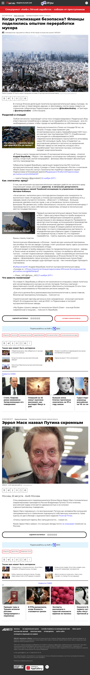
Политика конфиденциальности (23, 661)
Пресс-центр (76, 629)
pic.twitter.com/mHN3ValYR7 (25, 174)
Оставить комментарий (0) (71, 318)
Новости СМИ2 (9, 374)
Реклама (17, 629)
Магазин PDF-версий (21, 631)
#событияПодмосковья (68, 172)
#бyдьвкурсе (51, 172)
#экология (37, 269)
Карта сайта (60, 631)
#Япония (65, 269)
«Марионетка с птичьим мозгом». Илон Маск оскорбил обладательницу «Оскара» (27, 568)
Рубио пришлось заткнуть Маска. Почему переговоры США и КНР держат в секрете (26, 575)
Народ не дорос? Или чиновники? (66, 358)
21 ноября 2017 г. (45, 275)
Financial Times (65, 516)
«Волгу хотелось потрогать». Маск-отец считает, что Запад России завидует (68, 575)
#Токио (28, 269)
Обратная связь (35, 631)
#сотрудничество (78, 269)
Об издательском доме (30, 629)
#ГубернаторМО (20, 267)
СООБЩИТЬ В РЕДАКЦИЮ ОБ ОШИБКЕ (26, 634)
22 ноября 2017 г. (48, 178)
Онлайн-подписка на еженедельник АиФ (55, 629)
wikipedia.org (27, 485)
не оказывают (68, 524)
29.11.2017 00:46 (7, 15)
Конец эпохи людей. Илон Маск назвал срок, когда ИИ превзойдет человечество (70, 568)
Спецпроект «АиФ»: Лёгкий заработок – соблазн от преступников (45, 9)
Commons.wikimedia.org (68, 93)
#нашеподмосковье (51, 269)
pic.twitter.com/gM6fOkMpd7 (26, 271)
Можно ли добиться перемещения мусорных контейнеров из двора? (70, 352)
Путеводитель (49, 631)
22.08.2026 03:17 (7, 419)
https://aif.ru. (42, 657)
